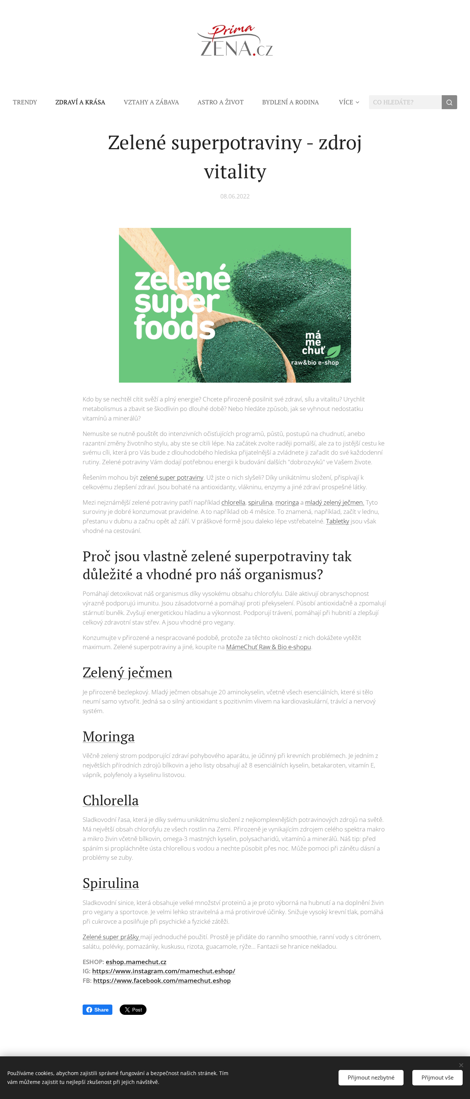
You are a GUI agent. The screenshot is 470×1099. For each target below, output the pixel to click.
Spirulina (111, 883)
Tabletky (337, 521)
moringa (287, 502)
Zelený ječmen (128, 672)
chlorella (233, 502)
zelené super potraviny (171, 477)
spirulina (260, 502)
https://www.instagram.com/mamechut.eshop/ (163, 971)
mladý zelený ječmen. (334, 502)
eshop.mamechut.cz (136, 961)
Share (101, 1010)
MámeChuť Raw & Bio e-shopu (268, 646)
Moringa (109, 736)
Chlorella (111, 800)
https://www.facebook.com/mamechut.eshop (162, 980)
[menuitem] (29, 102)
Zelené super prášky (111, 936)
